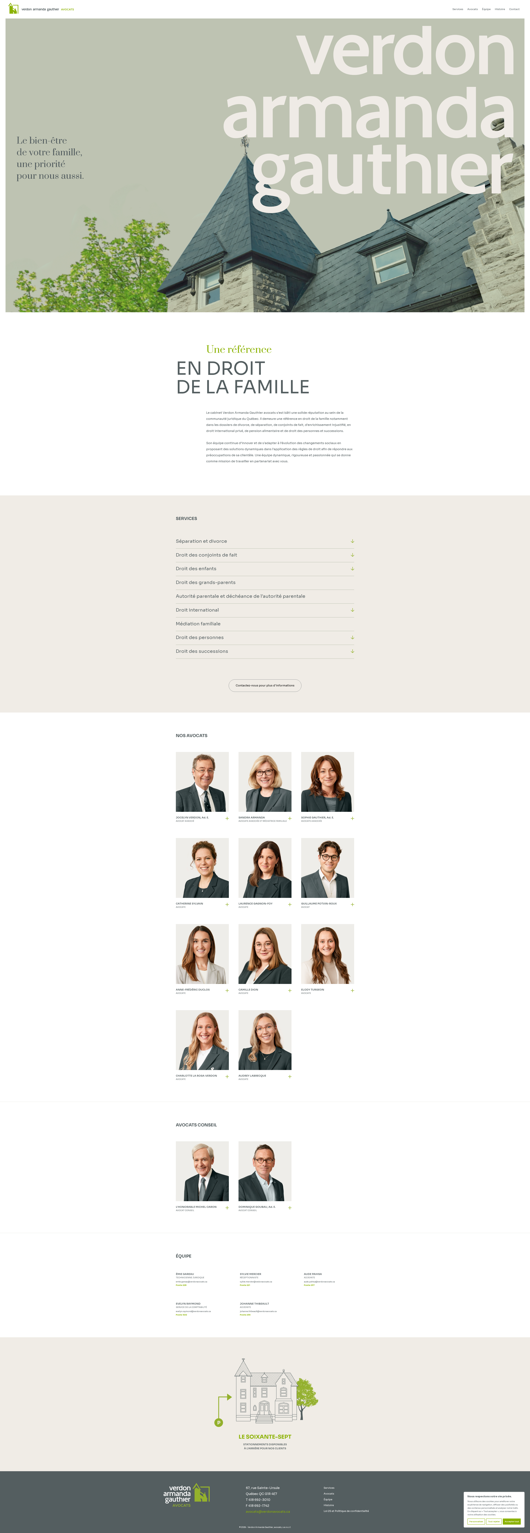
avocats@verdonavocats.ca (268, 1512)
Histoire (500, 9)
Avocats (472, 9)
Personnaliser (476, 1521)
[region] (494, 1509)
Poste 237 (309, 1285)
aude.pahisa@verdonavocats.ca (319, 1281)
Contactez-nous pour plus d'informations (265, 685)
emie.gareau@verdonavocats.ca (191, 1281)
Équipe (486, 9)
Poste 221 (245, 1285)
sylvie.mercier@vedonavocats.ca (256, 1281)
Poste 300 (181, 1315)
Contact (514, 9)
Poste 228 (181, 1285)
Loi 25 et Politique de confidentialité (346, 1511)
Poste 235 (245, 1315)
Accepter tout (512, 1521)
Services (457, 9)
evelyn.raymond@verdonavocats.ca (193, 1311)
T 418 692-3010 (258, 1500)
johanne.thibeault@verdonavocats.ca (258, 1311)
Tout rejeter (494, 1521)
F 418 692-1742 (257, 1506)
